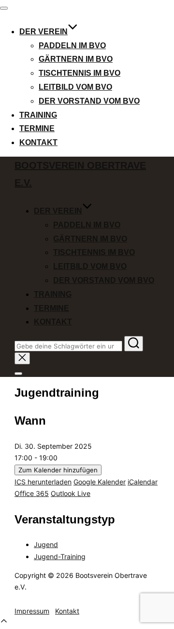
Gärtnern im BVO (76, 59)
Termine (37, 128)
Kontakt (38, 142)
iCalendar (143, 482)
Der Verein (43, 31)
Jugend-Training (60, 556)
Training (38, 115)
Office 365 (31, 493)
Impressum (31, 611)
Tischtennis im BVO (79, 73)
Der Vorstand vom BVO (89, 101)
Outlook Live (70, 493)
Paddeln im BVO (72, 45)
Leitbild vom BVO (75, 87)
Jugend (46, 544)
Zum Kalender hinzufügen (58, 470)
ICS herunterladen (43, 482)
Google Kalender (99, 482)
